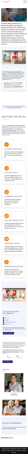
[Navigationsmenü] (25, 1)
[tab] (12, 99)
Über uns (14, 452)
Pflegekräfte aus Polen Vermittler (12, 99)
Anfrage (24, 450)
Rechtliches (18, 450)
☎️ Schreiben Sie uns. (7, 437)
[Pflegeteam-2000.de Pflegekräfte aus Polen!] (5, 1)
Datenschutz (11, 450)
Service (6, 101)
